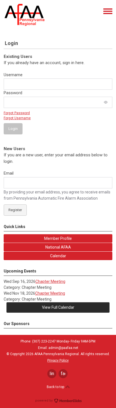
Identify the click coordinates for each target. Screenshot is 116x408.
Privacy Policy (58, 360)
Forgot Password (17, 113)
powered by (44, 400)
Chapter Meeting (50, 281)
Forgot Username (17, 118)
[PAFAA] (24, 24)
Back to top (56, 387)
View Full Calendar (58, 307)
